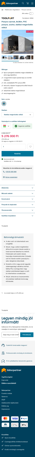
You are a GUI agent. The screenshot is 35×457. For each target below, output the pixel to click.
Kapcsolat (5, 380)
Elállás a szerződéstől (9, 383)
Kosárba (17, 153)
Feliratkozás (27, 335)
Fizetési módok (7, 393)
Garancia (4, 396)
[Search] (23, 3)
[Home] (3, 9)
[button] (27, 3)
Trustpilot (5, 226)
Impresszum (6, 409)
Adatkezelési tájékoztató (10, 403)
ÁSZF (3, 400)
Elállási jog (5, 406)
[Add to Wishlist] (30, 146)
